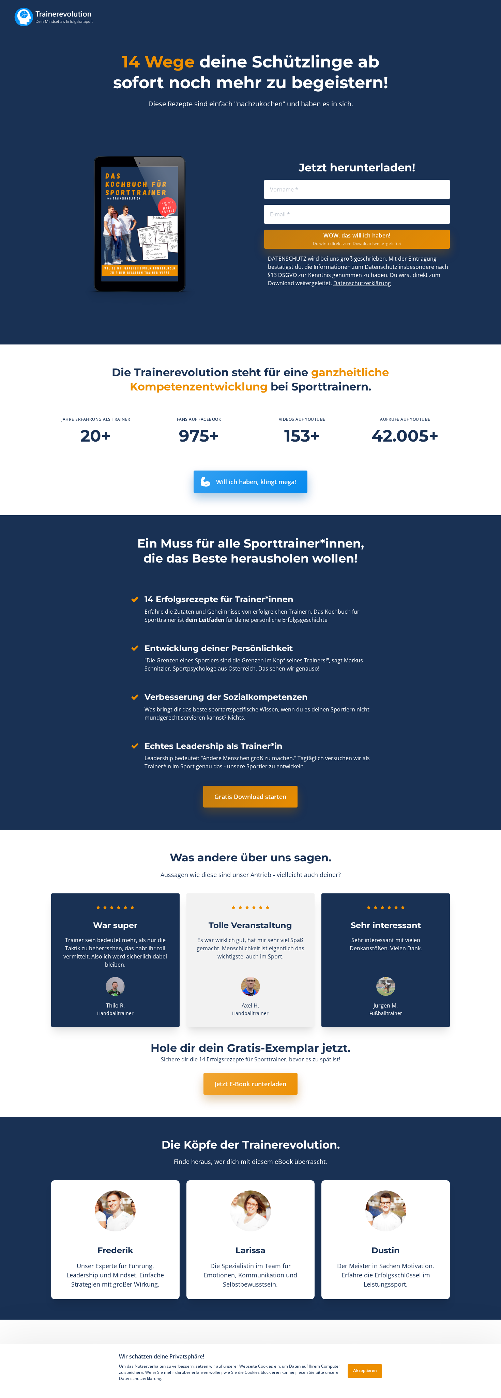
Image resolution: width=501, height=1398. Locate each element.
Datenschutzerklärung (362, 283)
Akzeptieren (365, 1370)
